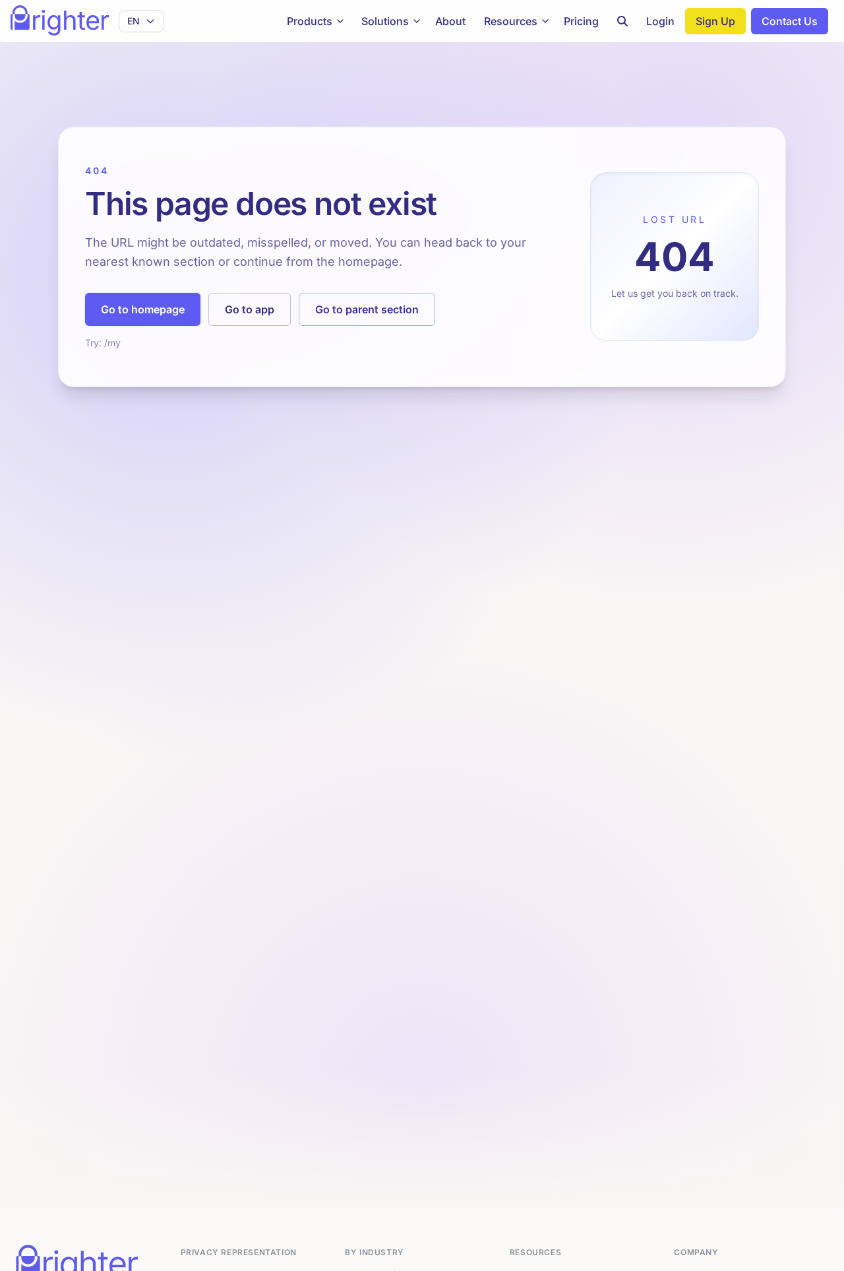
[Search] (622, 21)
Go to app (249, 309)
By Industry (374, 1252)
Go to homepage (143, 309)
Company (696, 1252)
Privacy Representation (239, 1252)
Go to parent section (367, 309)
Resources (510, 21)
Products (309, 21)
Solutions (385, 21)
